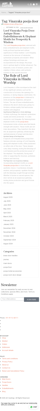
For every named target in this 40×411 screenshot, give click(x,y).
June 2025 (7, 205)
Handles (5, 385)
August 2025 (8, 197)
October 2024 (8, 236)
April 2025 (7, 213)
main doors (7, 263)
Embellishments (7, 388)
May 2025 (7, 209)
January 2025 (8, 224)
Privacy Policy (7, 362)
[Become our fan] (2, 320)
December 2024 (9, 228)
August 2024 (8, 244)
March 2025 (7, 217)
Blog (3, 391)
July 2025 (7, 201)
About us (5, 365)
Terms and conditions (10, 359)
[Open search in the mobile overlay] (28, 4)
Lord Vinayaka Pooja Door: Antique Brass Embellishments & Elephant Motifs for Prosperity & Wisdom (19, 36)
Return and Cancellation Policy (13, 371)
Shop (4, 338)
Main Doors (6, 379)
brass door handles (10, 256)
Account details (7, 350)
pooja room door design (23, 28)
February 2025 (8, 220)
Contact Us (6, 368)
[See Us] (2, 327)
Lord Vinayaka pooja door (16, 45)
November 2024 (9, 232)
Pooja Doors (6, 382)
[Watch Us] (2, 324)
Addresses (6, 347)
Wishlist (5, 341)
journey (6, 259)
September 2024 (9, 240)
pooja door (20, 97)
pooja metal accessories (12, 271)
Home (3, 12)
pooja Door (7, 267)
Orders (4, 344)
